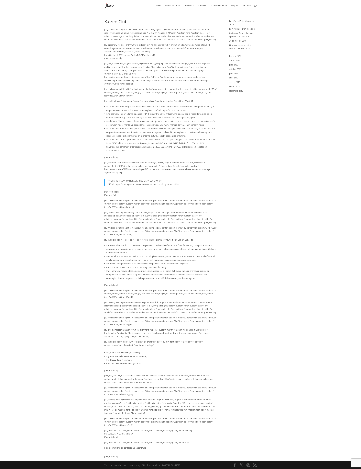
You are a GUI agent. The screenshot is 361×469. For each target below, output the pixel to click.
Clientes (202, 6)
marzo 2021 (234, 60)
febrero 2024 (235, 56)
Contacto (246, 6)
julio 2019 (233, 73)
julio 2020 (233, 64)
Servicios (187, 6)
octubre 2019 (235, 69)
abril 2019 (233, 77)
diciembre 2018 (236, 90)
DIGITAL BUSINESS (171, 465)
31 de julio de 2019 (237, 40)
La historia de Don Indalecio (242, 28)
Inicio (158, 6)
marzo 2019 (234, 82)
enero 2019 (234, 86)
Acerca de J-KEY (172, 6)
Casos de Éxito (217, 6)
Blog (233, 6)
